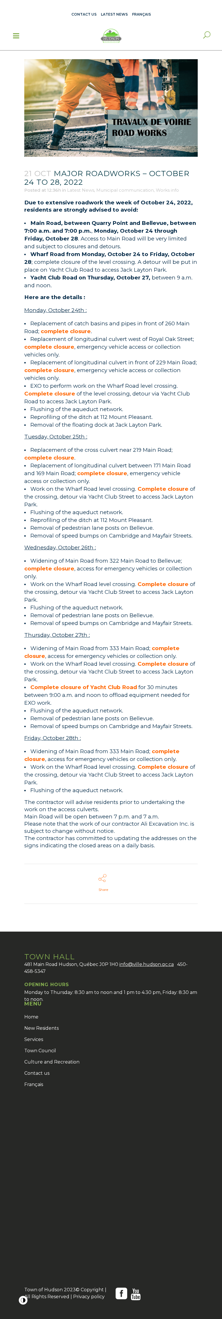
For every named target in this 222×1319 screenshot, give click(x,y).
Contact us (84, 14)
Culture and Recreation (51, 1062)
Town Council (40, 1050)
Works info (167, 190)
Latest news (114, 14)
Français (33, 1084)
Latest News (80, 190)
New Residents (41, 1028)
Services (33, 1039)
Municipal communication (125, 190)
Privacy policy (89, 1296)
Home (31, 1017)
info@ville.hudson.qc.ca (146, 964)
